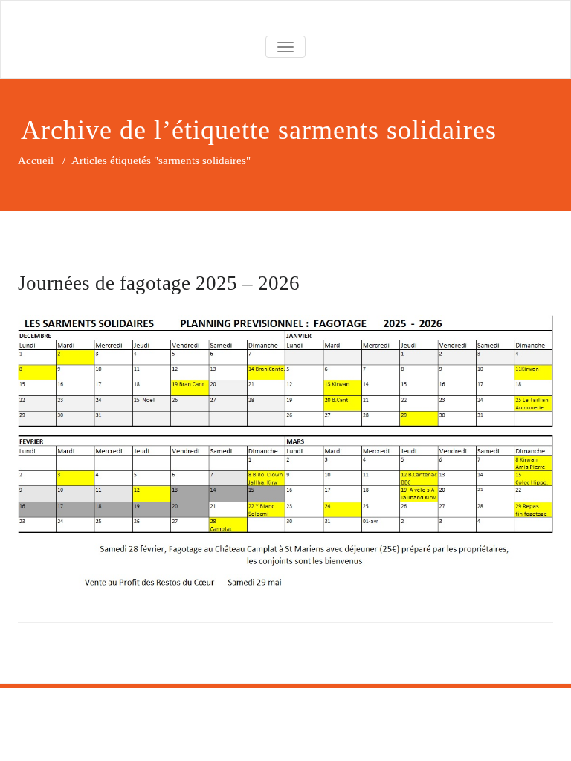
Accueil (36, 160)
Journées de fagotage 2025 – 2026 (159, 283)
